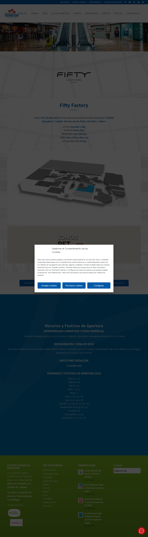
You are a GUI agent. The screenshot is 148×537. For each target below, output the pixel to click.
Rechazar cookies (74, 285)
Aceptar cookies (49, 285)
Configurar (99, 285)
